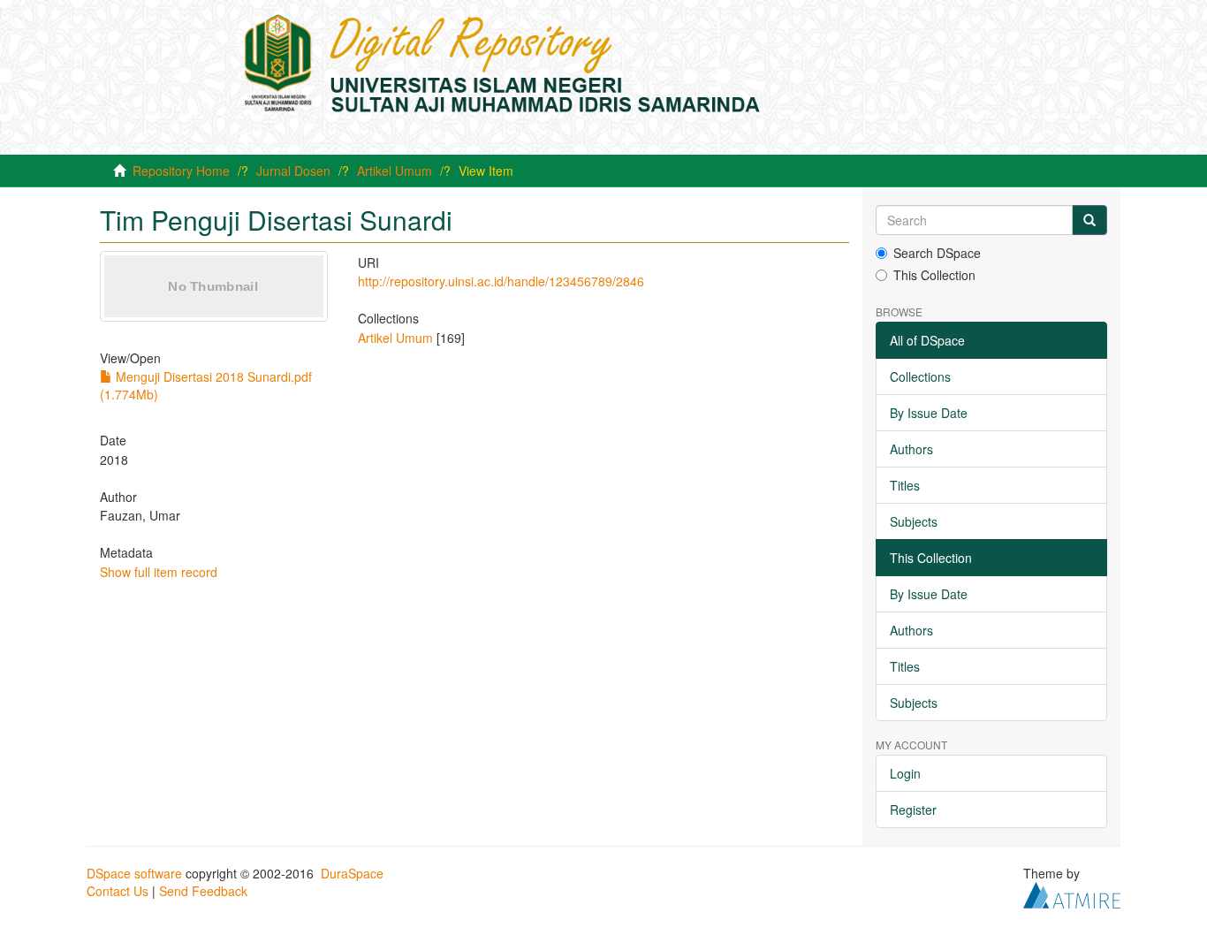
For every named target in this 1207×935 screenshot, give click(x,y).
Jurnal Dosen (293, 170)
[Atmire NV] (1071, 893)
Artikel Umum (394, 170)
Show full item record (158, 572)
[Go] (1089, 220)
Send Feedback (203, 891)
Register (913, 809)
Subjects (914, 521)
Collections (920, 376)
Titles (905, 485)
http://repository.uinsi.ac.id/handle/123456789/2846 (501, 281)
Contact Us (117, 891)
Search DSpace (937, 253)
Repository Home (181, 170)
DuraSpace (352, 873)
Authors (911, 449)
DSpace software (134, 873)
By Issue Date (929, 413)
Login (905, 773)
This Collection (934, 275)
